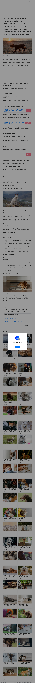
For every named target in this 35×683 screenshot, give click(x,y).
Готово (17, 346)
